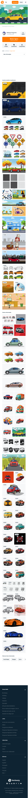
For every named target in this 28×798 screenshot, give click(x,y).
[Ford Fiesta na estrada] (13, 551)
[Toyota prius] (8, 162)
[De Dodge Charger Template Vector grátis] (13, 89)
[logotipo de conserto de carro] (8, 687)
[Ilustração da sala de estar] (9, 213)
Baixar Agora (14, 39)
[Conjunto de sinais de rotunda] (13, 140)
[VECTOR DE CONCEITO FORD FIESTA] (13, 301)
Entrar (21, 2)
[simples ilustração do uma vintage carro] (8, 782)
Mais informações (7, 53)
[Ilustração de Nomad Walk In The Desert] (8, 315)
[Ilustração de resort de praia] (7, 229)
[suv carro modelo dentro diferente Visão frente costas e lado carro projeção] (18, 370)
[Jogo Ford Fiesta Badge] (13, 534)
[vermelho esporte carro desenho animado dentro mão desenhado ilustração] (8, 577)
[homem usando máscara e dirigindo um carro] (7, 153)
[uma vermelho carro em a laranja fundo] (8, 565)
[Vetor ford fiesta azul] (13, 106)
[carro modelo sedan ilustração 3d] (7, 370)
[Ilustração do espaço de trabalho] (13, 342)
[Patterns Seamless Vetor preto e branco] (13, 190)
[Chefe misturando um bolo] (13, 270)
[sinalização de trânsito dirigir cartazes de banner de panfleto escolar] (7, 203)
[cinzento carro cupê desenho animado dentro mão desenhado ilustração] (16, 755)
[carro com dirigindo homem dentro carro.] (13, 422)
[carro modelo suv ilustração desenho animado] (8, 382)
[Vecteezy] (2, 2)
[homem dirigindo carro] (8, 327)
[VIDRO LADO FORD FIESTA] (13, 123)
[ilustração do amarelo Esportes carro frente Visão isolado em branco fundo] (8, 603)
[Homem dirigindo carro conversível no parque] (13, 174)
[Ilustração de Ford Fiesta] (9, 520)
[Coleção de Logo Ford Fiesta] (8, 359)
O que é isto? (12, 51)
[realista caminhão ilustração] (8, 449)
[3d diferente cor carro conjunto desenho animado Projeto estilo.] (13, 409)
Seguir (23, 34)
